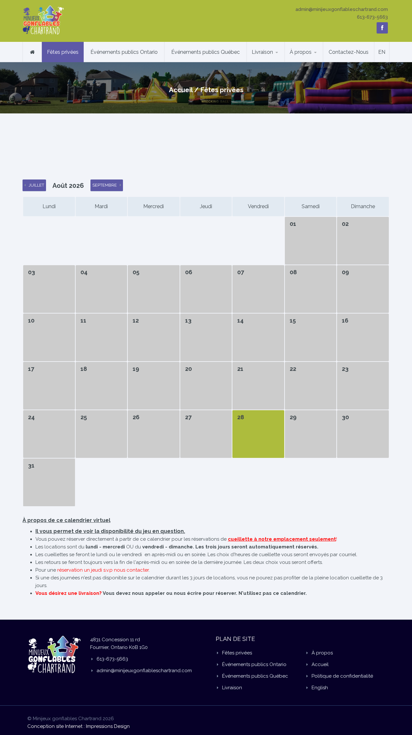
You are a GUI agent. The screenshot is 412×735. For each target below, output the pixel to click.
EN (381, 52)
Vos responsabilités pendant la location (315, 60)
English (320, 688)
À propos (301, 52)
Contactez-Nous (349, 52)
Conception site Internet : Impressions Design (78, 726)
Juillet (36, 185)
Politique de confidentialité (342, 676)
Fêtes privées (63, 52)
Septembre (104, 185)
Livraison (262, 52)
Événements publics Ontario (124, 52)
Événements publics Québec (205, 52)
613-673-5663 (372, 17)
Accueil (180, 90)
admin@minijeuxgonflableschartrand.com (341, 9)
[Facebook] (382, 28)
